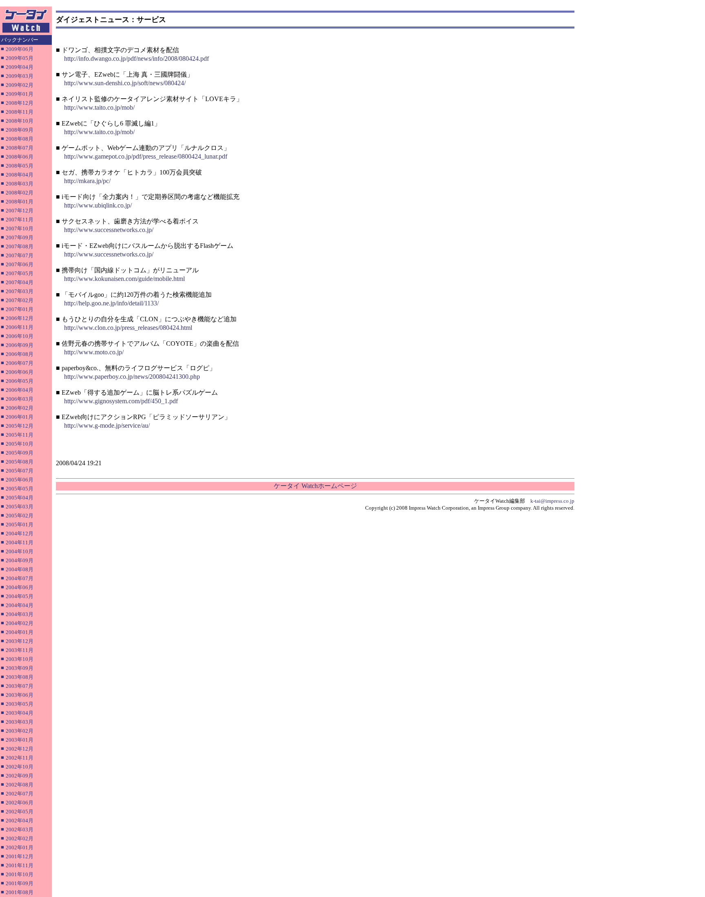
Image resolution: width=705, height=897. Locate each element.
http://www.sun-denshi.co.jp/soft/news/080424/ (125, 83)
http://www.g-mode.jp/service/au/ (107, 425)
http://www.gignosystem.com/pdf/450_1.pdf (121, 401)
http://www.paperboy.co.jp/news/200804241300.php (132, 376)
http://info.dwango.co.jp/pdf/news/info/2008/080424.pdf (136, 58)
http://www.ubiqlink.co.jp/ (98, 205)
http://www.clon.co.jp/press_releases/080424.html (128, 327)
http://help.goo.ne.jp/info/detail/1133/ (111, 303)
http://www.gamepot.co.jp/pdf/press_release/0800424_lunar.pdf (145, 156)
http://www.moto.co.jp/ (94, 352)
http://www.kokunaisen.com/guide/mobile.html (124, 278)
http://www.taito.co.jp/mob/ (99, 107)
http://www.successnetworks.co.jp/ (108, 229)
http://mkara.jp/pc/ (87, 180)
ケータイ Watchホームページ (315, 485)
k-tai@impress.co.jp (552, 501)
